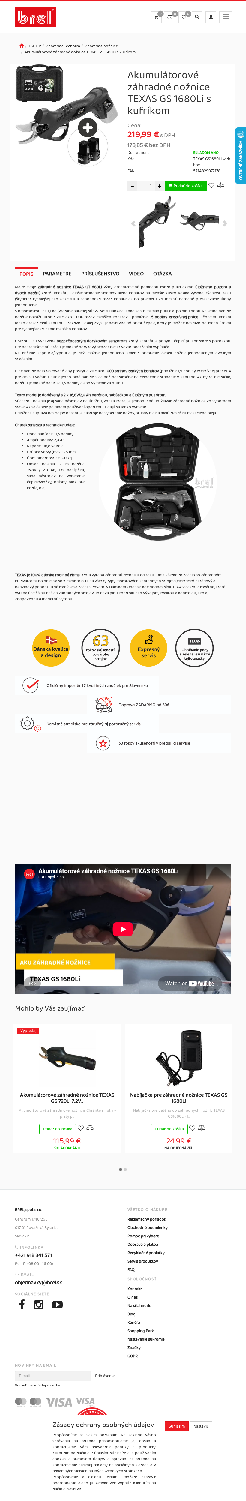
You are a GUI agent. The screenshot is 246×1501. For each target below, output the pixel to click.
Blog (132, 1314)
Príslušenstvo (100, 274)
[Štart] (22, 46)
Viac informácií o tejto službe (37, 1385)
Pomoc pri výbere (143, 1236)
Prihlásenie (105, 1376)
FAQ (131, 1269)
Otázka (162, 274)
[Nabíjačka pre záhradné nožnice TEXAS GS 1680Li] (178, 1058)
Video (136, 274)
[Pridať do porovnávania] (221, 186)
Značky (134, 1347)
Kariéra (134, 1322)
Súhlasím (177, 1426)
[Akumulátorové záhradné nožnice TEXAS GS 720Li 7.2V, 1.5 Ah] (67, 1058)
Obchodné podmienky (148, 1227)
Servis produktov (143, 1261)
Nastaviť (201, 1426)
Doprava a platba (143, 1244)
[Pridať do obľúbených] (211, 186)
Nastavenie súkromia (146, 1339)
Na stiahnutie (139, 1305)
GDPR (133, 1356)
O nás (133, 1297)
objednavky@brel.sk (38, 1282)
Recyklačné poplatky (146, 1253)
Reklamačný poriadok (147, 1219)
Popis (26, 274)
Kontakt (135, 1289)
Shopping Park (141, 1331)
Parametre (57, 274)
